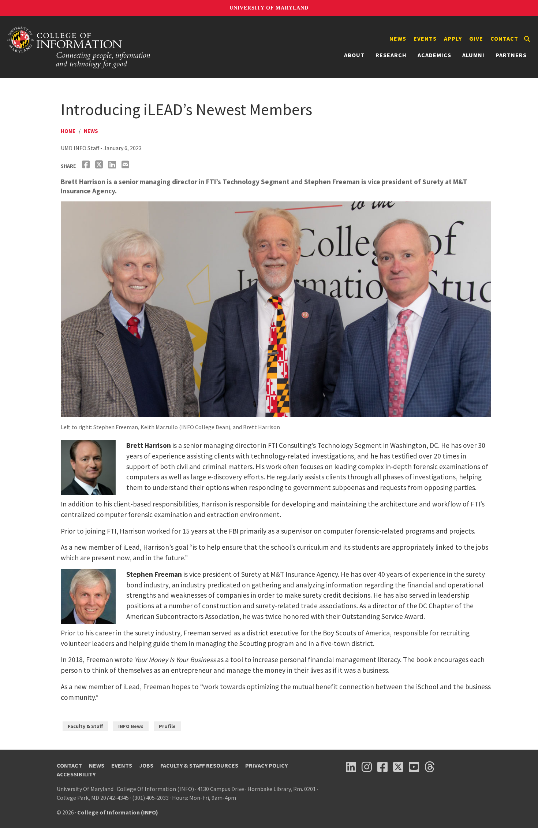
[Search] (527, 39)
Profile (167, 726)
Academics (434, 55)
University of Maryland (269, 8)
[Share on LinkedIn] (113, 164)
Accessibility (76, 774)
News (397, 38)
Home (68, 130)
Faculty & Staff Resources (199, 765)
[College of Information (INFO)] (79, 47)
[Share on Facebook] (86, 164)
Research (391, 55)
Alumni (473, 55)
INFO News (130, 726)
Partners (511, 55)
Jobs (146, 765)
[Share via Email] (126, 164)
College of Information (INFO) (117, 812)
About (354, 55)
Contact (504, 38)
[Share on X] (100, 164)
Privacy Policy (266, 765)
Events (425, 38)
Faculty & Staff (85, 726)
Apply (453, 38)
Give (476, 38)
